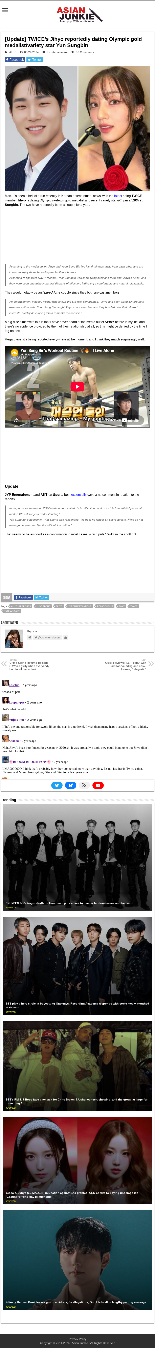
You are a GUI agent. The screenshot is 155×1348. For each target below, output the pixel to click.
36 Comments (85, 52)
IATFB (12, 52)
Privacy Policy (77, 1339)
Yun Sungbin (12, 611)
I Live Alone (43, 606)
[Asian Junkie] (77, 13)
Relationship (105, 606)
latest (118, 196)
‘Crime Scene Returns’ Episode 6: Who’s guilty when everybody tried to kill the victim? (29, 665)
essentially (79, 494)
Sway (122, 606)
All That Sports (21, 606)
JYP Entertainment (79, 606)
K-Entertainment (57, 52)
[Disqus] (77, 728)
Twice (133, 606)
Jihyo (59, 606)
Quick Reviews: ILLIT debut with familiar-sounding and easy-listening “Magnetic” (125, 665)
